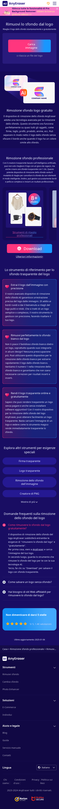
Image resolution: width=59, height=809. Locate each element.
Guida (6, 740)
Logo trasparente (29, 470)
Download (33, 248)
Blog (5, 732)
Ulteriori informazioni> (29, 256)
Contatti (7, 755)
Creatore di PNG (29, 493)
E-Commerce (9, 707)
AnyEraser (38, 549)
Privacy (35, 779)
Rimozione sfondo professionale (27, 649)
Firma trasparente (29, 461)
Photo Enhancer (11, 689)
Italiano (46, 767)
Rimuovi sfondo (11, 674)
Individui (7, 714)
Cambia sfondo (10, 681)
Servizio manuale (12, 747)
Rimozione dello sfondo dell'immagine (29, 482)
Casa (5, 649)
